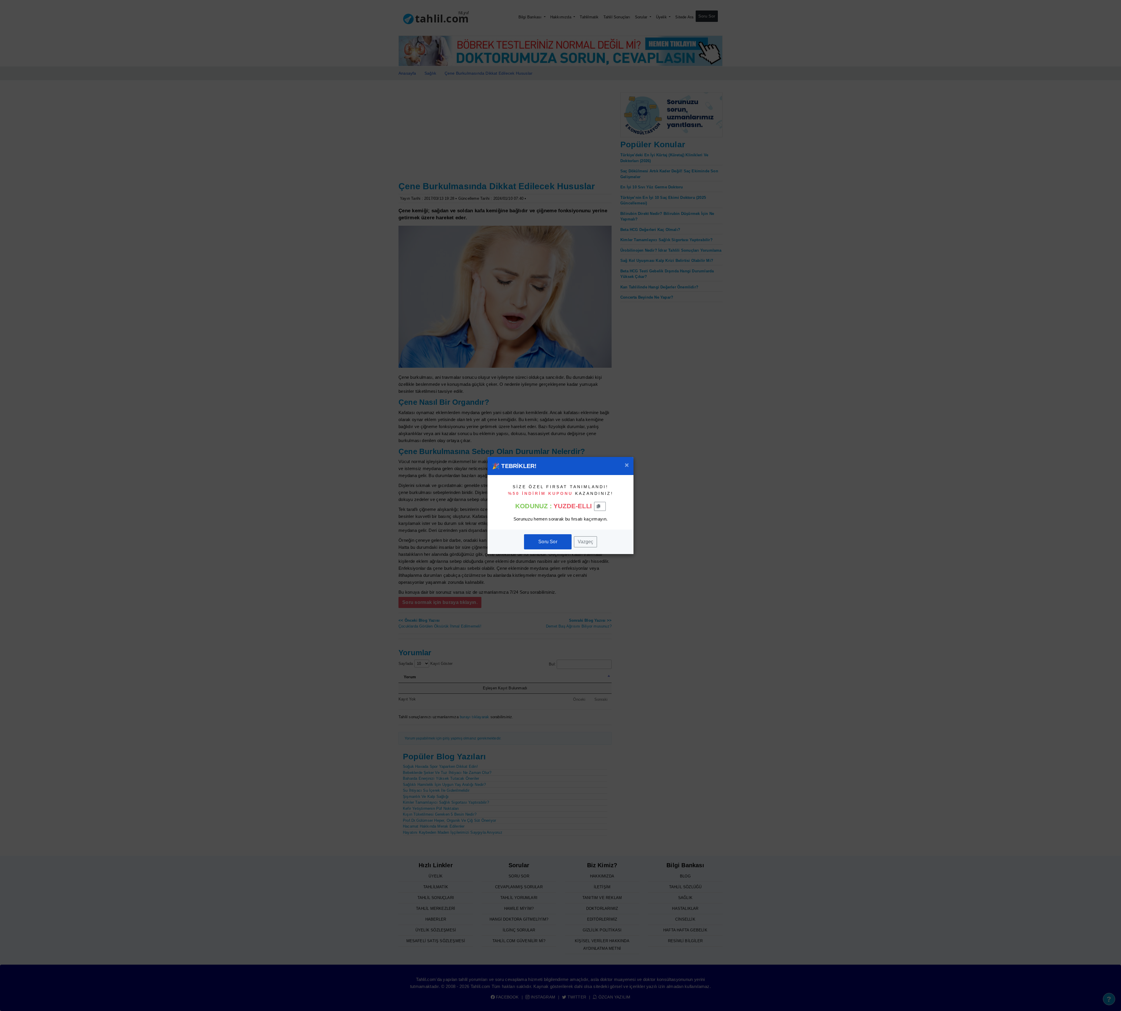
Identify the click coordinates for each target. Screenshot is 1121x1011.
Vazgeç (585, 541)
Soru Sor (547, 541)
